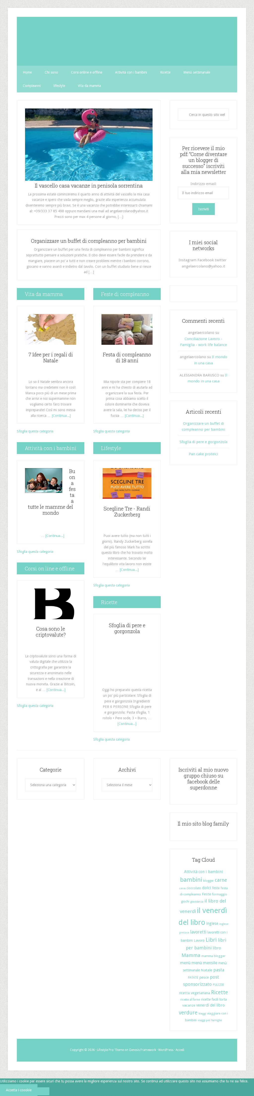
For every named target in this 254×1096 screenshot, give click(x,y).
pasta (218, 969)
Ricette (219, 992)
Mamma (191, 955)
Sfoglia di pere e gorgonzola (127, 628)
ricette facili (209, 999)
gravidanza (196, 901)
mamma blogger (213, 956)
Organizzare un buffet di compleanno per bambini (89, 241)
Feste (206, 894)
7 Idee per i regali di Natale (51, 357)
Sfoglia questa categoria (35, 431)
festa (216, 888)
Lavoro (199, 940)
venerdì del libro (210, 1005)
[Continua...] (61, 416)
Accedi (180, 1050)
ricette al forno (190, 999)
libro (217, 948)
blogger (208, 880)
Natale (206, 970)
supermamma (127, 41)
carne (221, 880)
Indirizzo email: (203, 184)
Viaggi (202, 1013)
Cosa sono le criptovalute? (51, 631)
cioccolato (194, 888)
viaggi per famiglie (210, 1020)
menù (185, 963)
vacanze (188, 1005)
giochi (185, 901)
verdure (188, 1013)
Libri (211, 940)
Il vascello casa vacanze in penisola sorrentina (89, 185)
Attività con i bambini (203, 871)
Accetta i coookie (19, 1090)
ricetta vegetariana (194, 993)
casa (182, 888)
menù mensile (204, 962)
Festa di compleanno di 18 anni (127, 357)
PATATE (193, 977)
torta (223, 999)
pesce (204, 977)
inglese (212, 923)
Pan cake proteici (203, 454)
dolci (206, 887)
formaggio (219, 894)
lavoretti (198, 932)
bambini (191, 879)
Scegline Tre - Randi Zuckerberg (127, 511)
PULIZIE (218, 985)
